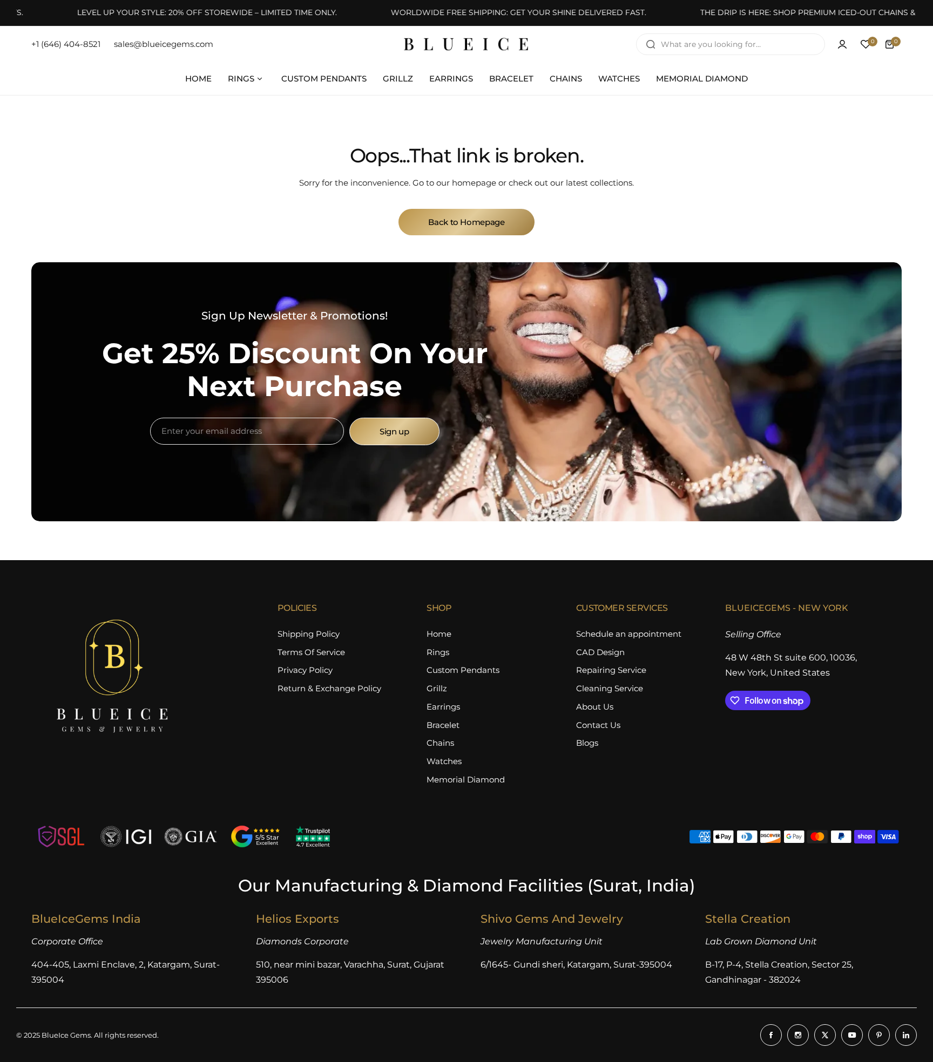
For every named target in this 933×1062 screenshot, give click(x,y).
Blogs (587, 743)
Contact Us (598, 725)
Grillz (437, 688)
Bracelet (443, 725)
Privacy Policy (305, 670)
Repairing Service (611, 670)
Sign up (394, 431)
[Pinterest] (879, 1035)
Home (439, 634)
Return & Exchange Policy (329, 688)
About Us (594, 707)
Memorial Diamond (466, 779)
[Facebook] (771, 1035)
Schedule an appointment (628, 634)
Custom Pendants (463, 670)
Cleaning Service (609, 688)
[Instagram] (798, 1035)
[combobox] (730, 44)
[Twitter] (825, 1035)
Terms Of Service (311, 652)
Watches (444, 761)
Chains (440, 743)
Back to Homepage (466, 222)
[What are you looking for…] (650, 44)
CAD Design (600, 652)
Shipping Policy (309, 634)
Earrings (443, 707)
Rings (438, 652)
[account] (842, 44)
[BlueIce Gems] (466, 44)
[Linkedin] (906, 1035)
